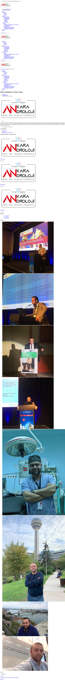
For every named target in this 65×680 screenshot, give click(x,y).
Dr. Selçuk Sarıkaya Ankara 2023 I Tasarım (7, 677)
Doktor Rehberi (6, 218)
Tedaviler (3, 22)
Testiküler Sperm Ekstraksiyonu (9, 27)
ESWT (5, 23)
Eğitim (5, 14)
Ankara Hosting (6, 215)
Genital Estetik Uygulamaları (8, 28)
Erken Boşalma (6, 19)
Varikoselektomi (6, 26)
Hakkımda (3, 12)
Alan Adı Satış (6, 216)
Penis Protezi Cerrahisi (7, 25)
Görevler (5, 15)
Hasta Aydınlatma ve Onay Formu (7, 132)
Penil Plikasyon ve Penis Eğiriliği (9, 57)
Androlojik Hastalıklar (5, 16)
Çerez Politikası (4, 130)
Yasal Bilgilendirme (5, 95)
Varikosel (5, 21)
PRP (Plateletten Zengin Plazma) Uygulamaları (11, 24)
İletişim (3, 30)
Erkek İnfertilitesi (6, 18)
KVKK (3, 29)
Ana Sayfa (3, 11)
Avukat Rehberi (6, 217)
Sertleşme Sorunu (6, 17)
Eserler (3, 45)
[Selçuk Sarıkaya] (28, 376)
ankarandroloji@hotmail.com (6, 9)
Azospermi (5, 20)
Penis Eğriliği (6, 51)
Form (3, 121)
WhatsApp (2, 679)
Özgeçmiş (5, 13)
